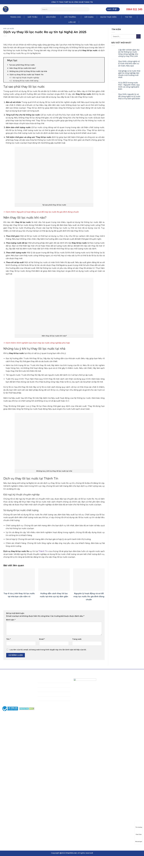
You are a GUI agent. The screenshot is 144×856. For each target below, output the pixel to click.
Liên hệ (72, 22)
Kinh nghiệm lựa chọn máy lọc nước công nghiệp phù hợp (43, 343)
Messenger (138, 841)
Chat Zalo (139, 834)
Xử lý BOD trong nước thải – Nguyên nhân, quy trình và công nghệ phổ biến (129, 86)
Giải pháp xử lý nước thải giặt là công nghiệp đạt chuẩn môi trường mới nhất (129, 74)
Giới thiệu (33, 17)
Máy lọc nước (8, 28)
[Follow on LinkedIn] (139, 2)
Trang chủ (15, 17)
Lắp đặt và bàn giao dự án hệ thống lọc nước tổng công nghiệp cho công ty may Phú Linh (128, 53)
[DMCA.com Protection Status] (26, 708)
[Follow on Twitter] (137, 2)
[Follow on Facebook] (132, 2)
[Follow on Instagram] (134, 2)
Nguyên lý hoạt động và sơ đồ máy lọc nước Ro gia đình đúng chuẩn (48, 212)
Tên (8, 639)
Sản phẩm (51, 17)
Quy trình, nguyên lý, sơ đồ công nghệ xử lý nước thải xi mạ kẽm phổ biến (129, 96)
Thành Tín (43, 551)
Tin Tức (128, 17)
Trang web (76, 639)
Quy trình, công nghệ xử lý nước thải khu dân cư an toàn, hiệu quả (129, 63)
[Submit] (87, 9)
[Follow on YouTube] (141, 2)
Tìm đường (138, 827)
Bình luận (10, 620)
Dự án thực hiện (108, 17)
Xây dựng (88, 17)
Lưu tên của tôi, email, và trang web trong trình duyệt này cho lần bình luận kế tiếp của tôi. (48, 650)
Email (42, 639)
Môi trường (70, 17)
